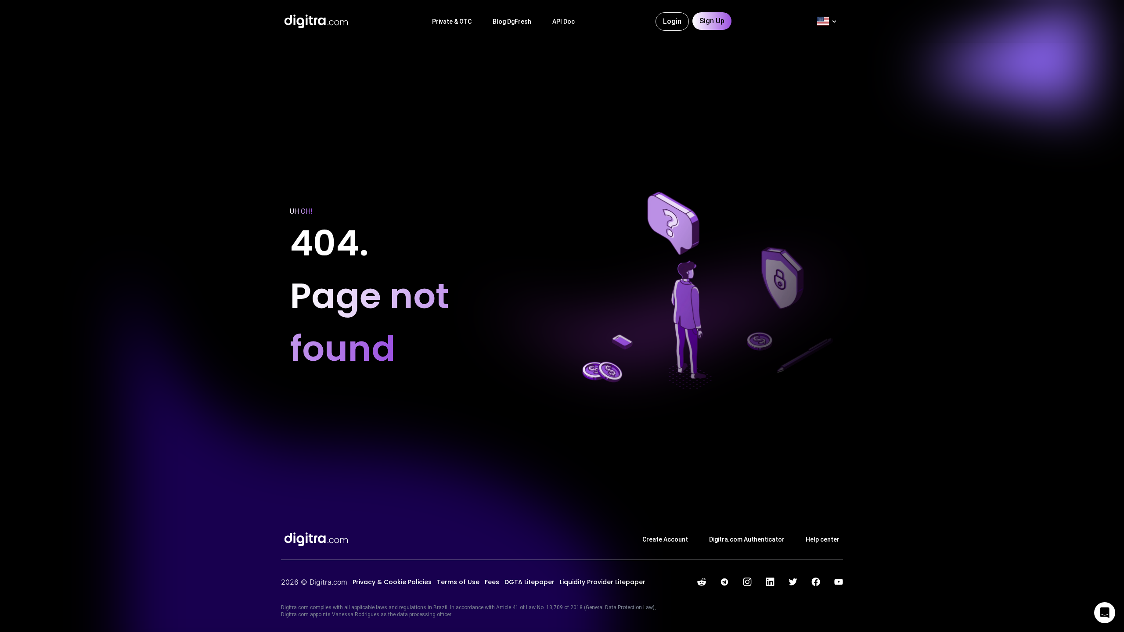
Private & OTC (452, 21)
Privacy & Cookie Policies (392, 582)
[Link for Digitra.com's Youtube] (838, 582)
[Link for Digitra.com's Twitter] (793, 582)
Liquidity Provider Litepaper (602, 582)
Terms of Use (458, 582)
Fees (492, 582)
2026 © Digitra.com (314, 582)
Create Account (665, 539)
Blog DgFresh (512, 21)
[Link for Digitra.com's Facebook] (815, 582)
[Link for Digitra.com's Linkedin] (770, 582)
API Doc (563, 21)
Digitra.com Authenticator (747, 539)
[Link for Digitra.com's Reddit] (701, 582)
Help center (822, 539)
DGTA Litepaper (529, 582)
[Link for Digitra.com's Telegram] (724, 582)
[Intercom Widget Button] (1104, 612)
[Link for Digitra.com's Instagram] (747, 582)
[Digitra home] (316, 21)
